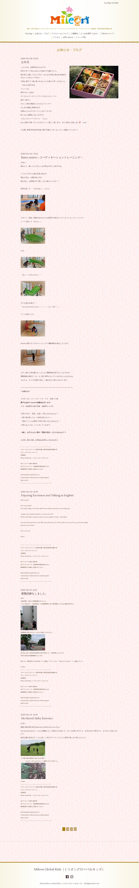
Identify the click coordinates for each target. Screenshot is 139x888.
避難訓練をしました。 (34, 593)
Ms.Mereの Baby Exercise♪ (37, 718)
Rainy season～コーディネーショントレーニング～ (52, 157)
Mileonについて (107, 33)
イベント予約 (81, 37)
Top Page (28, 33)
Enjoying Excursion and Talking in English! (47, 495)
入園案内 (74, 33)
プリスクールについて (60, 33)
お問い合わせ (68, 37)
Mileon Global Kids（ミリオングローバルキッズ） (69, 869)
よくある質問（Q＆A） (90, 33)
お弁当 (25, 62)
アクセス (56, 37)
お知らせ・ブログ (42, 33)
